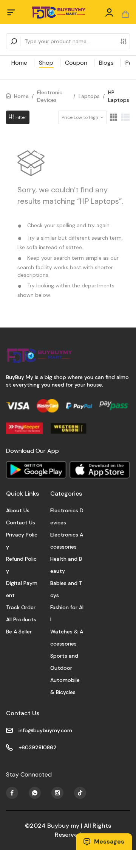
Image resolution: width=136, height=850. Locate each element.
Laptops (89, 96)
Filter (20, 117)
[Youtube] (12, 793)
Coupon (76, 63)
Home (19, 63)
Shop (46, 63)
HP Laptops (118, 96)
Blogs (106, 63)
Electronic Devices (49, 96)
